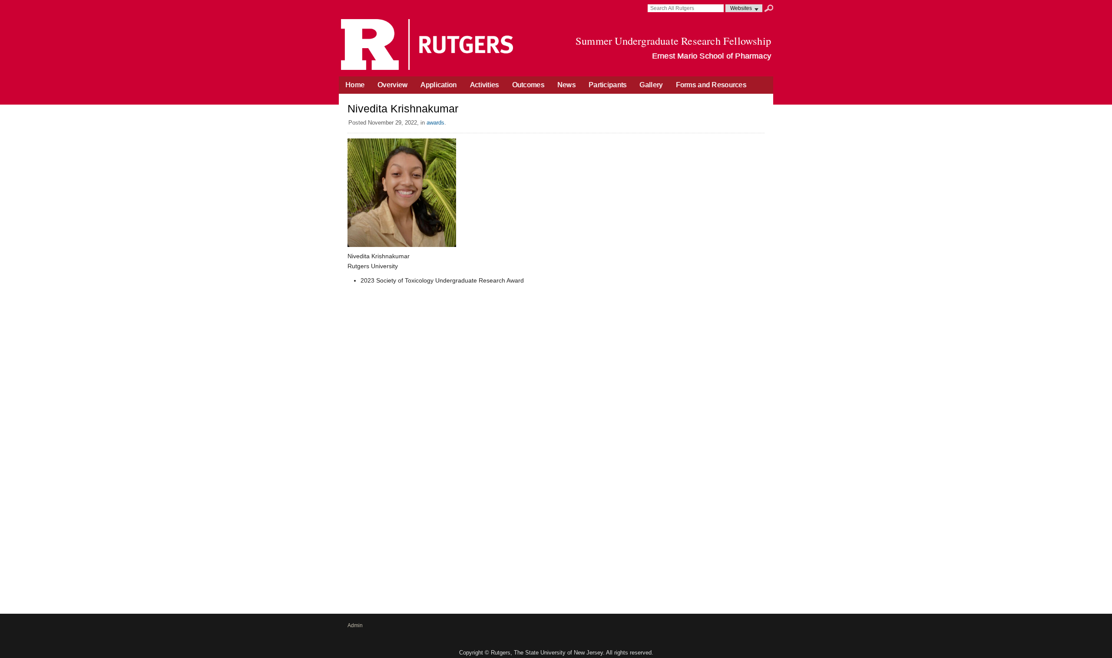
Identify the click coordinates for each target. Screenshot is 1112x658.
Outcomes (528, 85)
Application (438, 85)
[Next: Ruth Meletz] (761, 294)
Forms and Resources (711, 85)
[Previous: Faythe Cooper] (351, 294)
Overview (392, 85)
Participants (607, 85)
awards (435, 122)
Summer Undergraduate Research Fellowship (673, 40)
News (566, 85)
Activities (484, 85)
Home (354, 85)
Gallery (650, 85)
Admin (355, 625)
